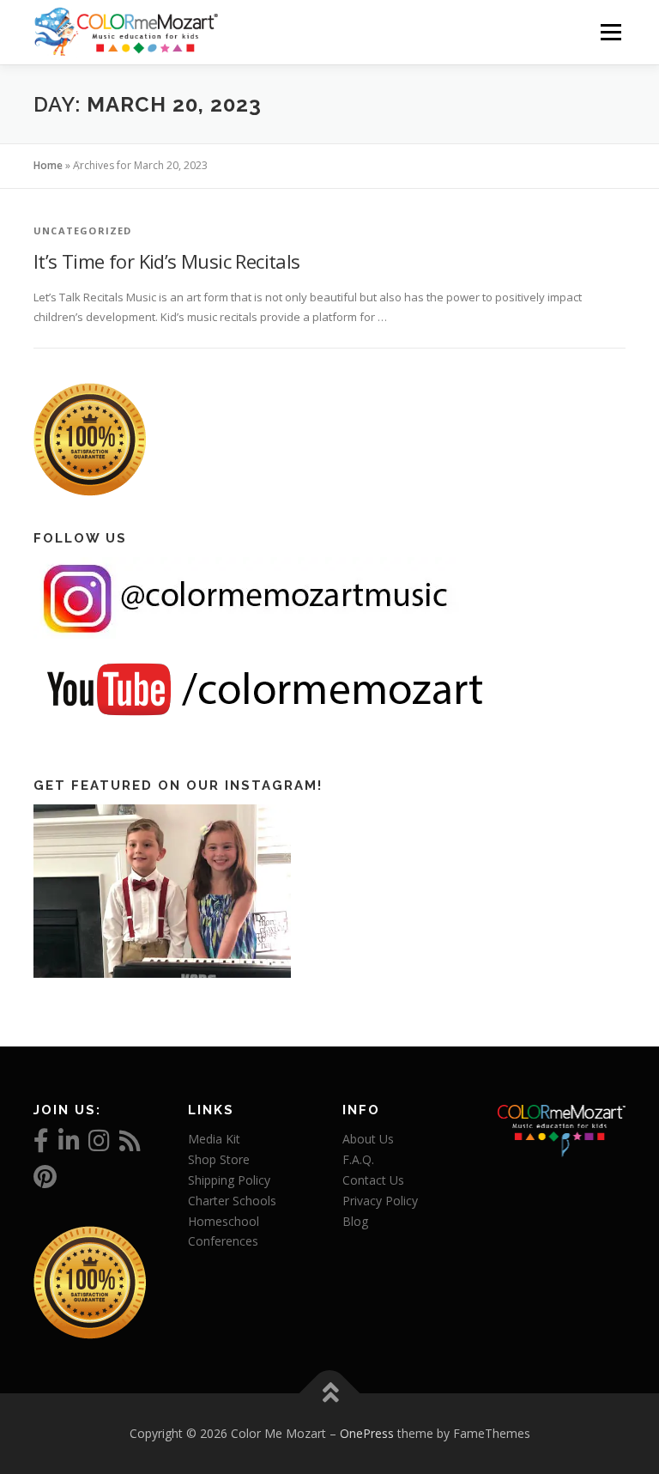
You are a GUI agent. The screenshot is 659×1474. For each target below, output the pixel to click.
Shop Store (219, 1159)
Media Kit (214, 1139)
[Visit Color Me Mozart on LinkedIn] (69, 1145)
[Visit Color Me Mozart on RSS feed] (130, 1145)
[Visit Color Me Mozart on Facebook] (41, 1145)
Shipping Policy (229, 1180)
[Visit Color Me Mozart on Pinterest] (45, 1181)
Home (48, 165)
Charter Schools (232, 1200)
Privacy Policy (380, 1200)
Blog (355, 1221)
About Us (368, 1139)
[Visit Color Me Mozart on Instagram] (99, 1145)
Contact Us (373, 1180)
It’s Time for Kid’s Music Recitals (166, 261)
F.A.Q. (358, 1159)
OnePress (367, 1433)
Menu (611, 31)
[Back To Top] (329, 1393)
